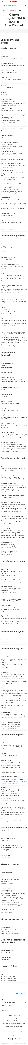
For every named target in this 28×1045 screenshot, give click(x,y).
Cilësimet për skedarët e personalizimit (14, 1031)
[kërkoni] (2, 2)
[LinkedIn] (12, 1039)
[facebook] (8, 1039)
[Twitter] (15, 1039)
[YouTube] (19, 1039)
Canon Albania (13, 1035)
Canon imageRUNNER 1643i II (8, 31)
